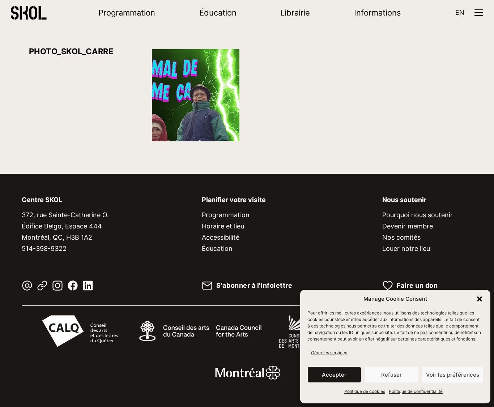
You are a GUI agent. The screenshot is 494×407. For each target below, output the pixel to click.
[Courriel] (27, 285)
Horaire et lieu (223, 226)
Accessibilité (220, 237)
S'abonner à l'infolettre (254, 285)
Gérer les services (329, 352)
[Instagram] (57, 285)
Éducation (218, 12)
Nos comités (401, 237)
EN (459, 12)
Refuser (391, 374)
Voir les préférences (452, 374)
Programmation (126, 12)
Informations (377, 12)
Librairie (295, 12)
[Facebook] (72, 285)
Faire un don (417, 285)
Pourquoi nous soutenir (417, 215)
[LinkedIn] (87, 285)
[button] (479, 299)
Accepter (334, 374)
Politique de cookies (364, 391)
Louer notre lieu (406, 248)
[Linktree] (42, 285)
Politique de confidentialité (416, 391)
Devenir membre (407, 226)
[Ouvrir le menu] (478, 12)
